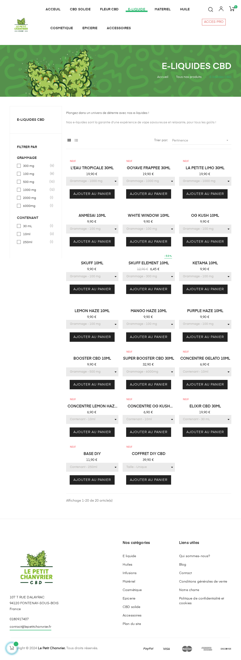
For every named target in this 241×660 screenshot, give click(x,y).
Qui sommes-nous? (194, 556)
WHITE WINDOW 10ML (148, 216)
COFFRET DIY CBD (148, 454)
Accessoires (132, 615)
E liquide (129, 556)
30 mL (36, 226)
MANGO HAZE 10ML (149, 311)
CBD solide (131, 607)
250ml (36, 242)
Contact (185, 573)
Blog (182, 564)
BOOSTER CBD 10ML (92, 359)
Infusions (130, 573)
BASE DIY (92, 454)
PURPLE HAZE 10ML (205, 311)
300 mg (36, 166)
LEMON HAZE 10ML (92, 311)
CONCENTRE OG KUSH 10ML (149, 407)
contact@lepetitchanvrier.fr (30, 626)
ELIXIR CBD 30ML (205, 406)
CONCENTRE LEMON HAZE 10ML (92, 407)
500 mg (36, 182)
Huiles (127, 564)
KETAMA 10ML (205, 263)
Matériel (129, 581)
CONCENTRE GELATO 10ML (205, 359)
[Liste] (76, 141)
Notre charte (189, 590)
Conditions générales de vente (203, 581)
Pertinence (200, 140)
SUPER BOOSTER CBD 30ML (148, 359)
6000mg (36, 206)
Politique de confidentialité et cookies (201, 601)
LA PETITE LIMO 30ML (205, 168)
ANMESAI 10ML (92, 216)
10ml (36, 234)
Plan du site (132, 624)
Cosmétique (132, 590)
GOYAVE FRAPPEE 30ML (148, 168)
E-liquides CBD (30, 119)
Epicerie (129, 598)
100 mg (36, 174)
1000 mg (36, 190)
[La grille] (69, 141)
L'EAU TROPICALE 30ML (92, 168)
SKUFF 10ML (92, 263)
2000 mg (36, 198)
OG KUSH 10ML (205, 216)
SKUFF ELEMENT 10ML (149, 263)
